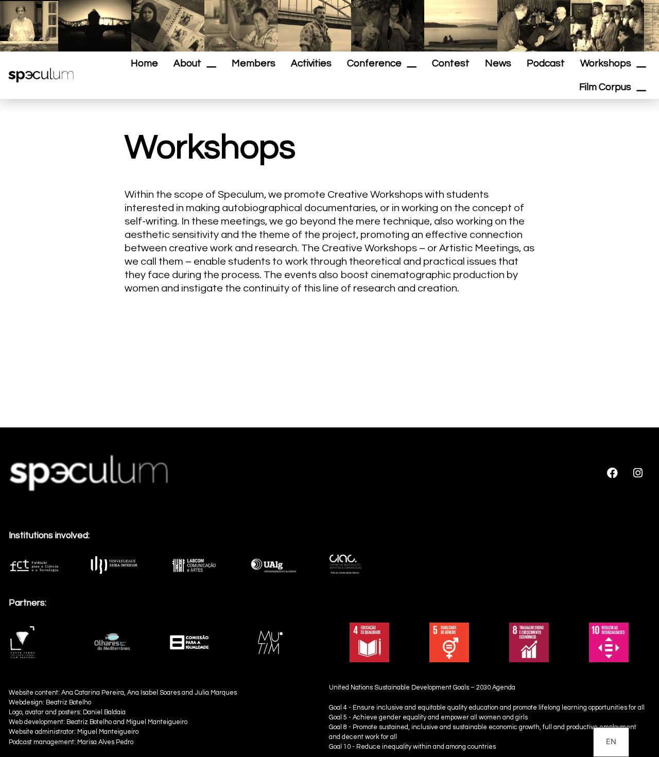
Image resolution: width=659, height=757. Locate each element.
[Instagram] (638, 473)
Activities (311, 63)
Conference (374, 63)
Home (144, 63)
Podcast (546, 63)
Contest (451, 63)
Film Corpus (605, 87)
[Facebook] (612, 473)
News (498, 63)
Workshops (605, 63)
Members (253, 63)
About (187, 63)
